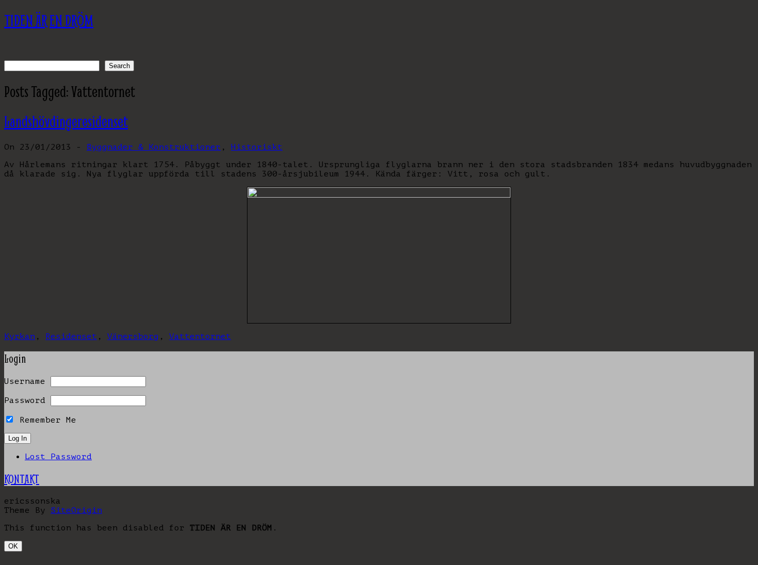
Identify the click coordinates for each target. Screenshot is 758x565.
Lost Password (58, 456)
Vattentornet (200, 336)
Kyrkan (19, 336)
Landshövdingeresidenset (66, 121)
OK (13, 546)
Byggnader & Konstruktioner (154, 147)
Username (24, 381)
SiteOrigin (76, 510)
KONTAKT (21, 479)
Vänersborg (133, 336)
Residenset (71, 336)
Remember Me (45, 420)
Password (24, 400)
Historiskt (257, 147)
